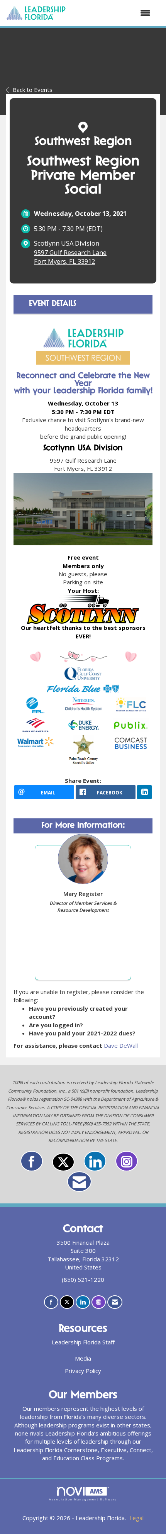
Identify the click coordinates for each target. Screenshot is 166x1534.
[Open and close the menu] (112, 13)
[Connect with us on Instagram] (126, 1161)
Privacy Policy (83, 1370)
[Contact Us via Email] (79, 1181)
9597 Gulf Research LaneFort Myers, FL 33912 (70, 257)
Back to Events (33, 89)
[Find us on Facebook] (31, 1161)
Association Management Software (83, 1499)
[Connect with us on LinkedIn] (95, 1161)
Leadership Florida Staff (83, 1342)
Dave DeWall (121, 1045)
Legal (136, 1518)
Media (83, 1358)
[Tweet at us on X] (63, 1162)
